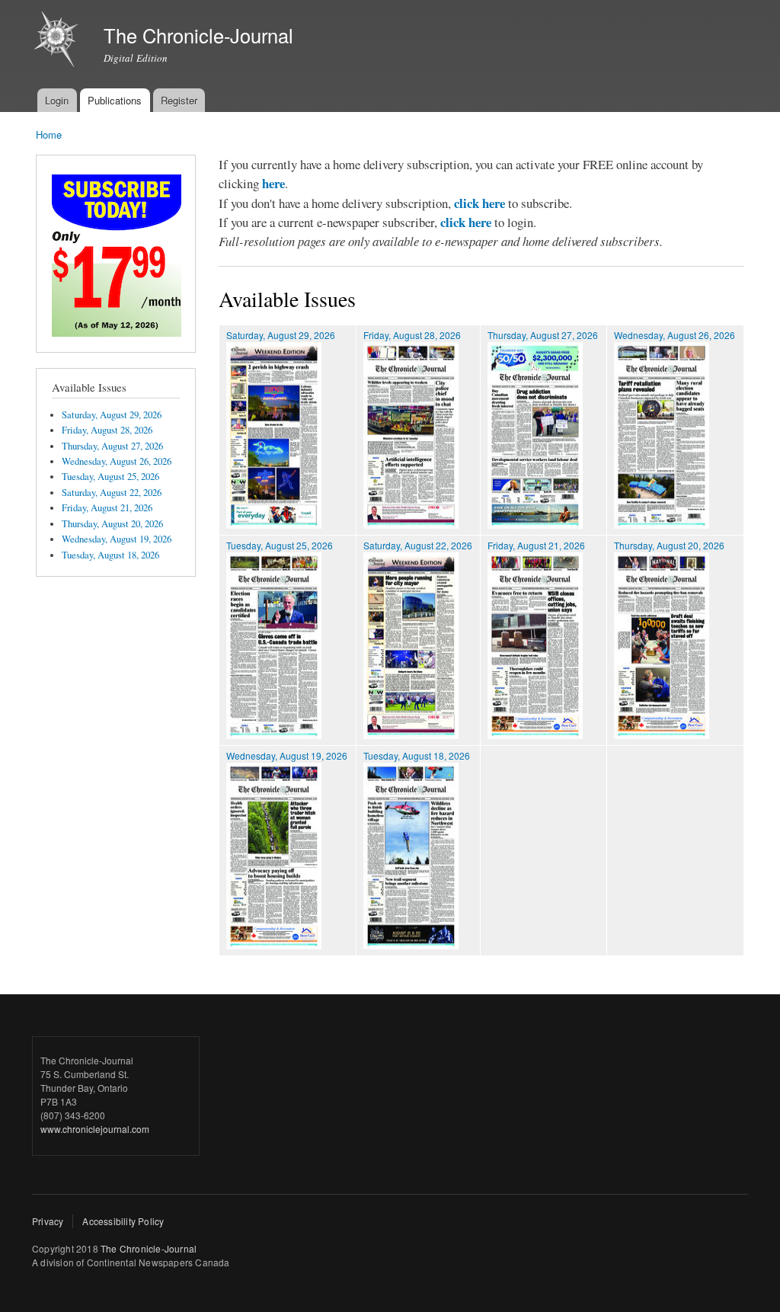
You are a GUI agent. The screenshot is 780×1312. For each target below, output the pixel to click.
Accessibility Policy (123, 1220)
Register (179, 100)
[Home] (58, 41)
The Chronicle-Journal (149, 1248)
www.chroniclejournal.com (94, 1128)
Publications (115, 100)
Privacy (47, 1220)
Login (57, 100)
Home (49, 134)
